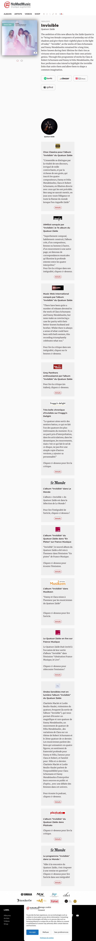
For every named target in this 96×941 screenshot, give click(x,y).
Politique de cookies (47, 938)
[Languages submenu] (62, 14)
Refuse (46, 932)
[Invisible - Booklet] (22, 60)
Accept (32, 932)
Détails (58, 207)
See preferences (61, 932)
